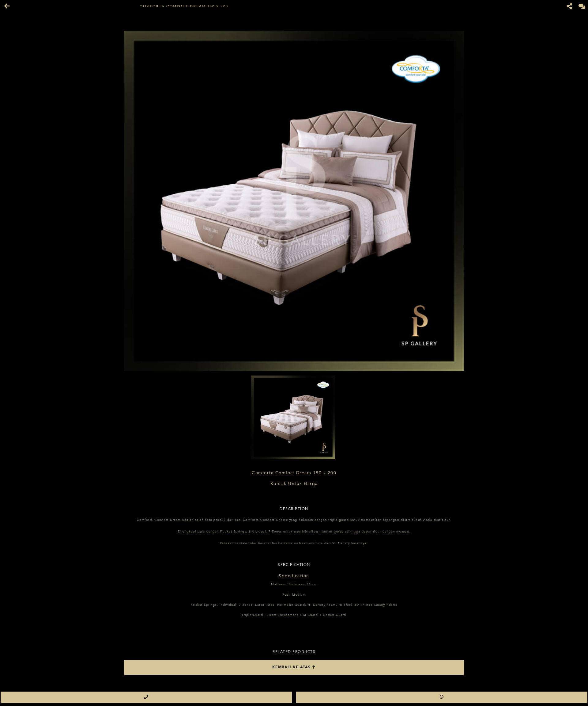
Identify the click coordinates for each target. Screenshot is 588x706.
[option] (294, 201)
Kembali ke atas (292, 667)
